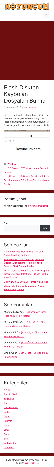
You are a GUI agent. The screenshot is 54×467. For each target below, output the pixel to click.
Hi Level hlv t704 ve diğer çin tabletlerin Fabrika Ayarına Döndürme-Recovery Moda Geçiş (26, 180)
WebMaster (10, 443)
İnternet (8, 421)
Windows (12, 164)
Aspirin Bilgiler (11, 394)
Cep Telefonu (11, 407)
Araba (7, 389)
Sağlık (7, 438)
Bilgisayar (9, 398)
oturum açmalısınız (38, 205)
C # (6, 403)
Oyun (6, 434)
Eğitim (7, 412)
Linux (7, 429)
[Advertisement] (27, 49)
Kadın (7, 425)
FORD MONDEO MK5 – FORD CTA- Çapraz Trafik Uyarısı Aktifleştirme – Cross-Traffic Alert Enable (26, 274)
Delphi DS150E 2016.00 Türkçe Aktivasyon (26, 281)
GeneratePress (32, 463)
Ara (6, 223)
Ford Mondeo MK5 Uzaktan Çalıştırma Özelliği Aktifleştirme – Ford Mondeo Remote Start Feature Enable (24, 263)
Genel (7, 416)
